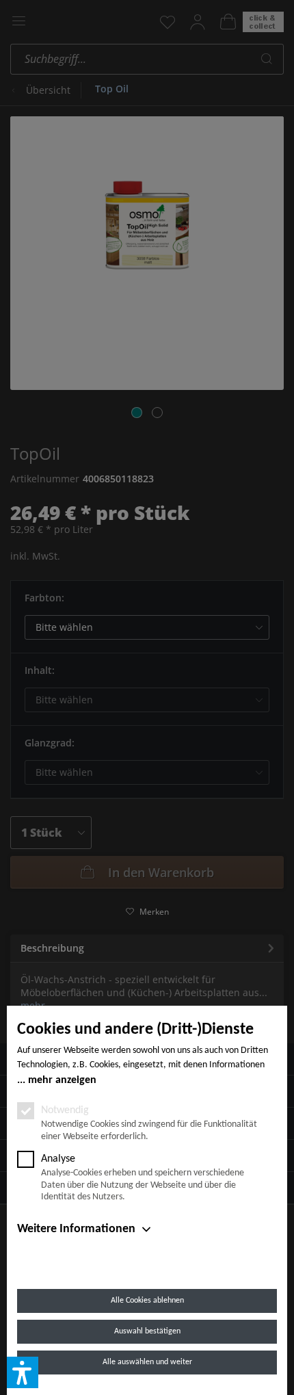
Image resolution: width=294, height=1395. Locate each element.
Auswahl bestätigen (147, 1331)
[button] (22, 1372)
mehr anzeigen (62, 1080)
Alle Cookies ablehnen (147, 1300)
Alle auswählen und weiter (147, 1362)
